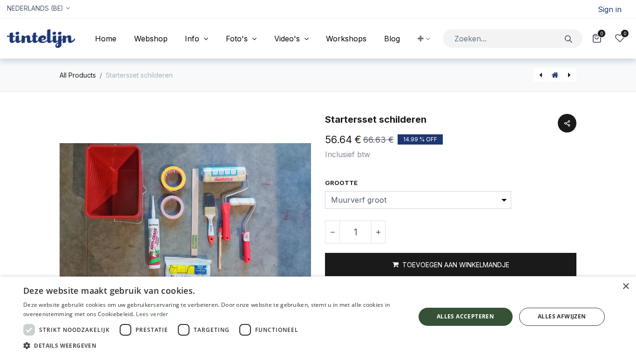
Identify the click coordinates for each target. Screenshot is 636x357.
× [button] (625, 286)
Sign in (610, 9)
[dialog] (318, 317)
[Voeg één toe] (378, 232)
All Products (78, 75)
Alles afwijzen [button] (562, 316)
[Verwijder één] (332, 232)
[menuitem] (105, 39)
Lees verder (152, 314)
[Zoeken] (568, 38)
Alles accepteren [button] (465, 316)
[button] (424, 39)
